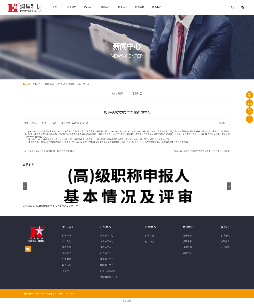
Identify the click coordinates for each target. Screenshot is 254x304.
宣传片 (65, 271)
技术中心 (122, 7)
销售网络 (139, 7)
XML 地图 (127, 301)
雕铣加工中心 (106, 259)
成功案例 (187, 247)
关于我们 (71, 7)
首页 (54, 7)
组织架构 (66, 259)
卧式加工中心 (106, 253)
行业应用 (187, 235)
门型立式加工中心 (109, 271)
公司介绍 (66, 235)
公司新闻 (117, 93)
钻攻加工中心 (106, 235)
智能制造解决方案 (109, 276)
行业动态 (137, 93)
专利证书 (66, 253)
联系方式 (225, 235)
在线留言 (225, 241)
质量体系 (187, 241)
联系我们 (157, 7)
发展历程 (66, 265)
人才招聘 (225, 247)
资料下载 (187, 253)
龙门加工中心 (106, 247)
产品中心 (88, 7)
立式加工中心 (106, 241)
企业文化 (66, 241)
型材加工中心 (106, 265)
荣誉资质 (66, 247)
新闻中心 (105, 7)
